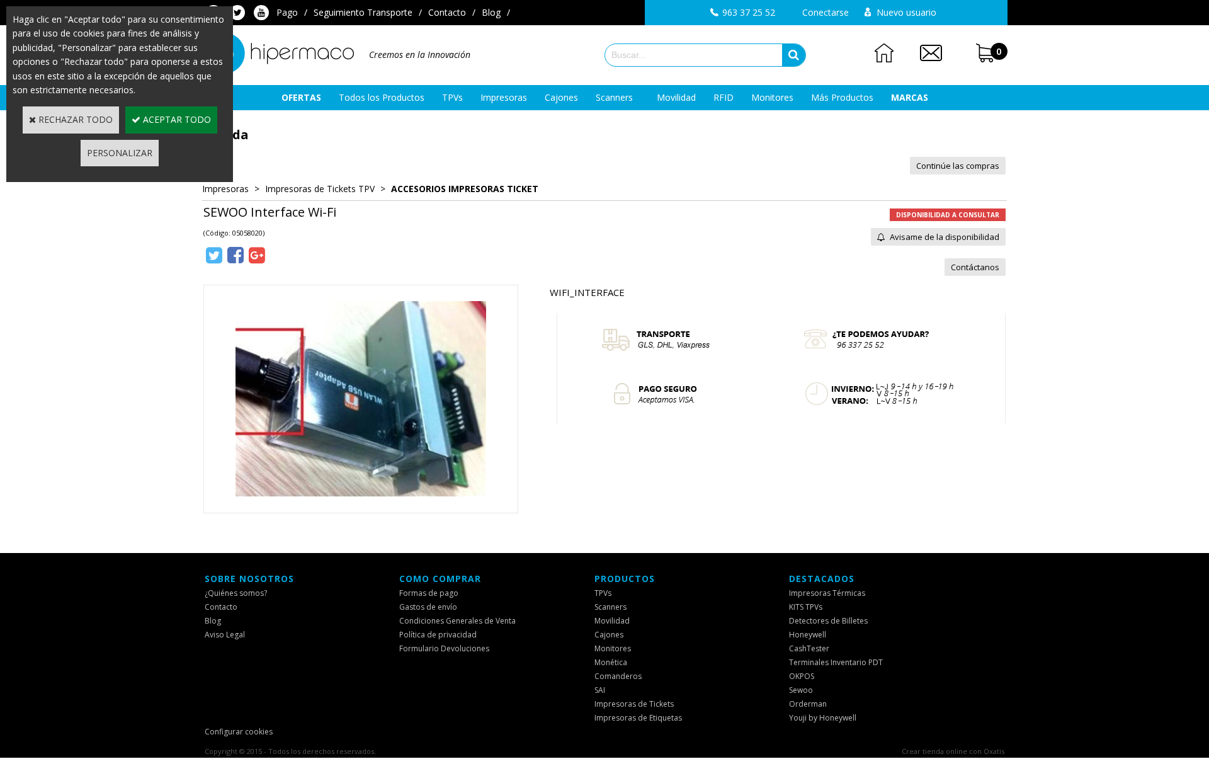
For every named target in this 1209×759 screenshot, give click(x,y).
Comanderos (618, 676)
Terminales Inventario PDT (836, 662)
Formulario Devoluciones (444, 648)
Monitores (772, 97)
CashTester (809, 648)
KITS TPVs (805, 607)
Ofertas (301, 97)
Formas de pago (428, 593)
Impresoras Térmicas (827, 593)
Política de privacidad (438, 634)
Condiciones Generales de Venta (457, 620)
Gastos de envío (428, 607)
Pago (287, 12)
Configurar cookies (239, 731)
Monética (610, 662)
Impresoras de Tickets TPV (320, 189)
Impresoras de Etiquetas (638, 717)
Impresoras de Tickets (634, 704)
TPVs (452, 97)
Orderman (808, 704)
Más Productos (842, 97)
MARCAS (909, 97)
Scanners (614, 97)
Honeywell (807, 634)
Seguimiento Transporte (363, 12)
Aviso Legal (225, 634)
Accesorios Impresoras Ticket (464, 189)
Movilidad (676, 97)
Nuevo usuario (906, 12)
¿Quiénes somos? (236, 593)
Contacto (447, 12)
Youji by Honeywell (822, 717)
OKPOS (801, 676)
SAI (599, 690)
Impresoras (503, 97)
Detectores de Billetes (828, 620)
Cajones (561, 97)
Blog (491, 12)
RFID (723, 97)
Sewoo (801, 690)
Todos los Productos (381, 97)
